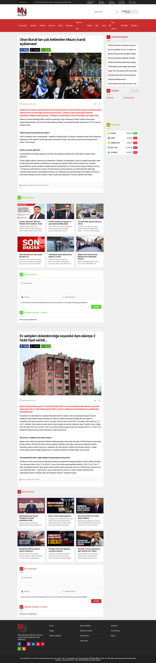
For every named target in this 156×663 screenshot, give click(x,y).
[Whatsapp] (19, 649)
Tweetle (36, 50)
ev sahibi (28, 479)
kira (33, 479)
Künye (51, 626)
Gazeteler (114, 626)
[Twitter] (24, 644)
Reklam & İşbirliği (55, 636)
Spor (47, 185)
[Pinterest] (42, 644)
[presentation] (132, 91)
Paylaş (26, 50)
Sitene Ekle (84, 641)
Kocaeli (37, 479)
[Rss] (24, 649)
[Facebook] (19, 644)
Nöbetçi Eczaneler (86, 631)
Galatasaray (25, 185)
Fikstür (113, 636)
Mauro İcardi (33, 185)
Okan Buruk (41, 185)
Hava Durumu (84, 636)
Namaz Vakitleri (85, 626)
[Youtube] (38, 644)
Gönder (47, 50)
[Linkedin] (33, 644)
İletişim (51, 631)
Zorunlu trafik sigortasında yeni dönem (48, 2)
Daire (23, 479)
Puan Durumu (115, 631)
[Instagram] (28, 644)
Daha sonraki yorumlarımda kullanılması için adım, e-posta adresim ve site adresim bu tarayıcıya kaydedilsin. (55, 302)
